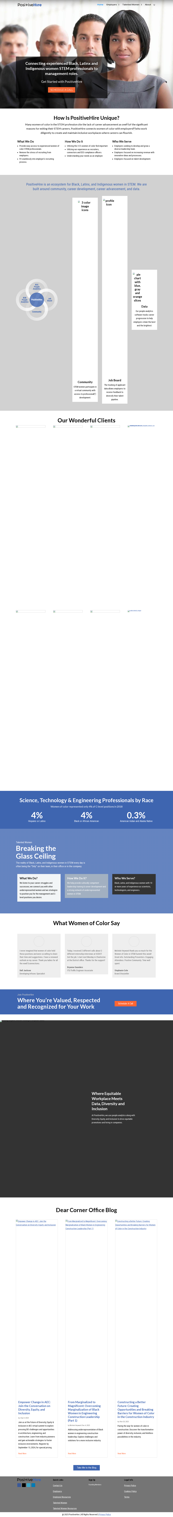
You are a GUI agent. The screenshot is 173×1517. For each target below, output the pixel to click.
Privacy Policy (130, 1485)
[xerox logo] (68, 612)
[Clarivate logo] (142, 610)
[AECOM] (68, 427)
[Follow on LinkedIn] (33, 1485)
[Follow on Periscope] (28, 1485)
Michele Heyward (75, 1425)
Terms (126, 1497)
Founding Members (95, 1485)
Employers (112, 5)
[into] (30, 612)
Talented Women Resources (65, 1508)
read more (22, 1453)
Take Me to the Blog (86, 1467)
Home (100, 5)
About (148, 5)
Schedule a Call (61, 89)
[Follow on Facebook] (19, 1485)
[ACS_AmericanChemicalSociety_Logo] (30, 427)
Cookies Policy (130, 1491)
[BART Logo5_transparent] (105, 427)
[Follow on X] (24, 1485)
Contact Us (57, 1485)
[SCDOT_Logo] (142, 425)
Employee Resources (62, 1497)
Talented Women (130, 5)
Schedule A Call (125, 1003)
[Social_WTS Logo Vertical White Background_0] (105, 612)
